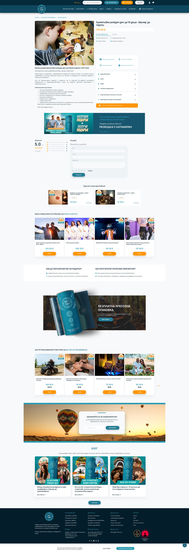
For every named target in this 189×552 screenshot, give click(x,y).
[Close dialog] (121, 265)
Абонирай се (80, 290)
